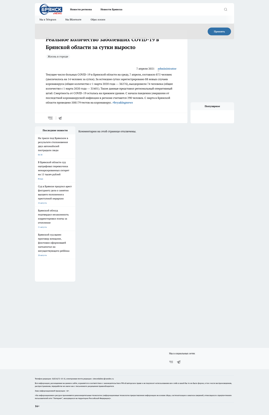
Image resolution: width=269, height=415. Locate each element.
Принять (219, 31)
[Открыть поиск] (225, 9)
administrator (167, 68)
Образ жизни (98, 19)
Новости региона (81, 9)
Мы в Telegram (47, 19)
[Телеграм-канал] (179, 362)
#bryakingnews (122, 102)
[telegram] (61, 118)
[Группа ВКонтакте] (171, 362)
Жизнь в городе (58, 56)
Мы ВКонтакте (73, 19)
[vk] (50, 118)
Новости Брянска (111, 9)
